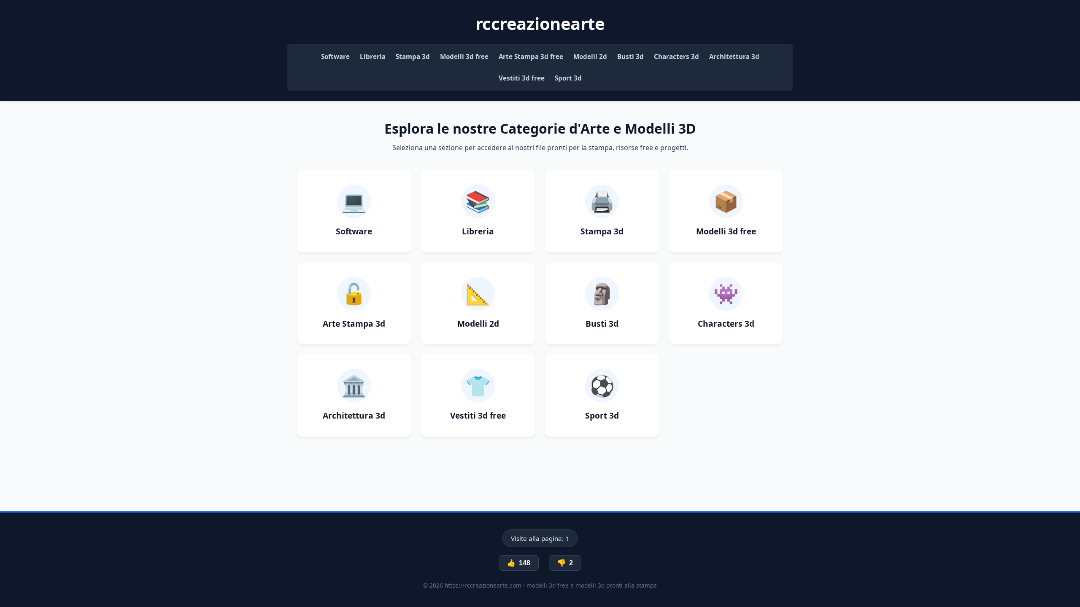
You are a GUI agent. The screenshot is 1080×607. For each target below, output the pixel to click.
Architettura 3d (734, 56)
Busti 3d (630, 56)
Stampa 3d (413, 56)
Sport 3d (568, 78)
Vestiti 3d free (522, 78)
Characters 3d (676, 56)
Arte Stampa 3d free (531, 56)
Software (335, 56)
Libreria (373, 56)
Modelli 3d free (464, 56)
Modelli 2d (590, 56)
